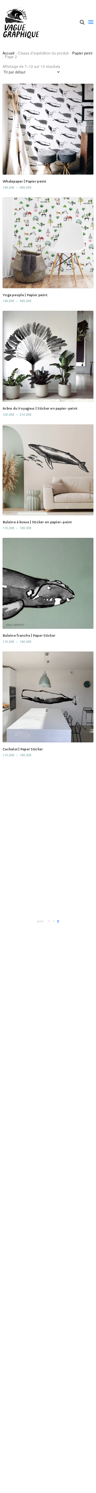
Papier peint (82, 53)
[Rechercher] (82, 22)
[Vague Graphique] (23, 21)
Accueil (9, 53)
